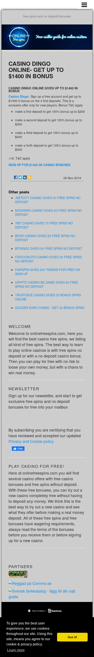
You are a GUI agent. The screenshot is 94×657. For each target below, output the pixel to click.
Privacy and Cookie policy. (31, 441)
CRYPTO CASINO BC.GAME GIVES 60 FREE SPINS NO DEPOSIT (46, 284)
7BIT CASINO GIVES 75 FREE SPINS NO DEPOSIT (44, 225)
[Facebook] (15, 177)
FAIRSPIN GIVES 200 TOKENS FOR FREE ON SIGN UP (47, 271)
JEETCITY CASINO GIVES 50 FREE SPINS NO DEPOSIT (47, 200)
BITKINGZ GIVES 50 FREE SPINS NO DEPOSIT (48, 248)
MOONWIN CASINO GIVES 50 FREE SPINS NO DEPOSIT (48, 212)
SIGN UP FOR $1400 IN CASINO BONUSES (39, 165)
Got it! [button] (72, 637)
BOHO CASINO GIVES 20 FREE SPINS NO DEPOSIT (45, 238)
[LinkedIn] (25, 177)
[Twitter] (20, 177)
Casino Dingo (19, 96)
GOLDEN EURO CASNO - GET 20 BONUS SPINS (49, 307)
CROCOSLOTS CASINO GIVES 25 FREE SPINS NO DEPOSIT (48, 259)
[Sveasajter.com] (47, 593)
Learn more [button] (16, 650)
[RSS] (29, 177)
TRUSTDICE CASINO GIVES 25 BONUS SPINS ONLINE (48, 297)
